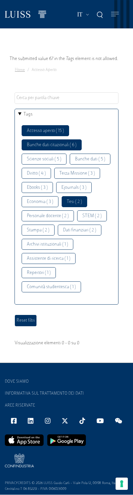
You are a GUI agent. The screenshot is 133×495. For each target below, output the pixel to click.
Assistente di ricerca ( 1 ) (48, 258)
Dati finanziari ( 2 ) (79, 230)
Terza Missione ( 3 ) (77, 173)
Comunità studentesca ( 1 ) (51, 287)
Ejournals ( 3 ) (74, 187)
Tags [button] (28, 114)
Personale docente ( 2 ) (48, 216)
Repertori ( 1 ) (39, 272)
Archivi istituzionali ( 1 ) (47, 244)
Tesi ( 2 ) (74, 201)
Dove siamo (17, 382)
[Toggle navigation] (115, 14)
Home (20, 70)
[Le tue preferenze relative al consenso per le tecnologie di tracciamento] (122, 484)
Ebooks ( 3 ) (37, 187)
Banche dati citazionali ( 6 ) (52, 145)
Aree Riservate (20, 406)
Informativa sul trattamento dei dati (44, 394)
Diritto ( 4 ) (36, 173)
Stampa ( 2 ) (38, 230)
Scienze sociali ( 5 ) (44, 159)
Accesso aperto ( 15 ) (45, 130)
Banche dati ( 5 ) (90, 159)
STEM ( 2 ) (92, 216)
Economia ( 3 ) (40, 201)
